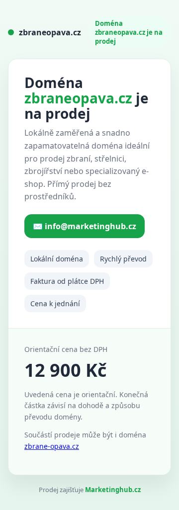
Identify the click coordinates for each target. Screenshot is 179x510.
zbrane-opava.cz (51, 446)
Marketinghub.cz (113, 489)
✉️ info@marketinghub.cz (84, 226)
